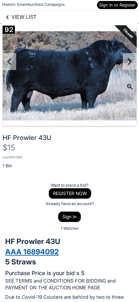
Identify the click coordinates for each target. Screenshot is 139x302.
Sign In (69, 216)
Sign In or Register (117, 4)
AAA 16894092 (32, 251)
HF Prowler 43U (27, 138)
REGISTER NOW (70, 193)
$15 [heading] (9, 147)
